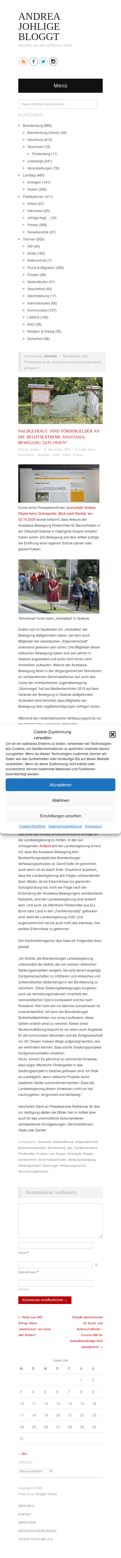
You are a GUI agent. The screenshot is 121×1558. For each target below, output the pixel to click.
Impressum (93, 826)
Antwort (45, 845)
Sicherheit (35, 338)
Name (23, 1252)
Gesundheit (36, 288)
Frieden (33, 274)
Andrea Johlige (28, 449)
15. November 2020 (57, 449)
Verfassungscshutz (73, 1165)
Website (23, 1289)
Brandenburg (33, 125)
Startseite (50, 356)
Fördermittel (26, 1153)
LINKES (33, 317)
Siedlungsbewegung (81, 1159)
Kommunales (37, 310)
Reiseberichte (38, 231)
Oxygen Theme (46, 1493)
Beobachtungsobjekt (32, 1147)
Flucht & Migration (41, 267)
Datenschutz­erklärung (65, 826)
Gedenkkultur (37, 281)
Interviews (35, 210)
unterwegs (35, 160)
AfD (30, 246)
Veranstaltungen (39, 167)
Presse (32, 224)
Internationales (38, 303)
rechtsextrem (27, 1159)
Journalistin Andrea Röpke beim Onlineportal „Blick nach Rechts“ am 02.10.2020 (57, 513)
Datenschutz (36, 260)
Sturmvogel (50, 1165)
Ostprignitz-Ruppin (80, 1153)
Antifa (31, 253)
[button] (112, 734)
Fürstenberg (41, 153)
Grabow (41, 1153)
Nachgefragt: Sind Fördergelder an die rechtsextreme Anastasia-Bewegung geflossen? (58, 437)
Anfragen (34, 182)
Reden (32, 189)
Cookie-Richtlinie (32, 826)
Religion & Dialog (40, 331)
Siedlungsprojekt (29, 1165)
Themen (29, 239)
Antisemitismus (63, 1141)
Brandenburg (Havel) (43, 132)
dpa (69, 1147)
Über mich (26, 1506)
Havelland (35, 139)
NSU (31, 324)
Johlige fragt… (38, 217)
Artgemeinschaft (86, 1141)
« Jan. (23, 1453)
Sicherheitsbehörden (52, 1159)
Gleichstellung (38, 295)
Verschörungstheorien (33, 1171)
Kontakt (25, 1514)
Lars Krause (57, 1153)
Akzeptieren (60, 784)
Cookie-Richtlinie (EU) (35, 1539)
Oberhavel (35, 146)
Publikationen (33, 196)
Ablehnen (60, 800)
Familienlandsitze (85, 1147)
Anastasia (44, 1141)
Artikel (32, 203)
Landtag (29, 175)
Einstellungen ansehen (60, 815)
